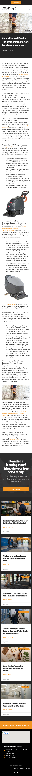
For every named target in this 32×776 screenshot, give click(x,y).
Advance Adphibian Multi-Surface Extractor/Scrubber (14, 228)
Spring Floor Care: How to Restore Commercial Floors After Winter (14, 704)
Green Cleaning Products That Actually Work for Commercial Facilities (13, 668)
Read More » (8, 527)
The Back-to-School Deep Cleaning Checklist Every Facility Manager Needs (14, 558)
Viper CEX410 (9, 147)
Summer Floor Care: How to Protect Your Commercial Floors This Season (15, 594)
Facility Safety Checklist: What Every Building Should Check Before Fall (15, 522)
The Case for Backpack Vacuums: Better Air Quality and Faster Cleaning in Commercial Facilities (15, 630)
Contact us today (15, 439)
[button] (29, 9)
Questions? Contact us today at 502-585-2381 (16, 725)
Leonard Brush (11, 304)
